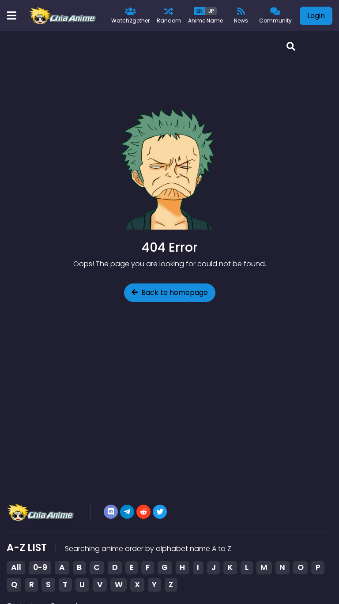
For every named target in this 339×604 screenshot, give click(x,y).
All (16, 567)
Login (316, 16)
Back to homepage (174, 292)
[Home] (63, 15)
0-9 (40, 567)
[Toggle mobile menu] (11, 15)
